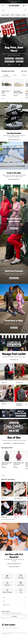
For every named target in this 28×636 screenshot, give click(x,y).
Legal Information (6, 604)
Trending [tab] (6, 75)
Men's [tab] (15, 75)
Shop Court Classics (13, 139)
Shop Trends (24, 71)
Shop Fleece (13, 228)
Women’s (8, 61)
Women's (18, 15)
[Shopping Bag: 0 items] (25, 5)
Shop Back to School (8, 58)
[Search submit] (25, 10)
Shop (4, 601)
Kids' (24, 15)
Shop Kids (13, 327)
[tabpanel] (14, 88)
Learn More (13, 359)
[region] (14, 1)
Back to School (5, 15)
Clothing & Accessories (19, 404)
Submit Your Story (18, 443)
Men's (12, 15)
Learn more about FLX (13, 563)
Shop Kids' (17, 61)
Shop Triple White (13, 179)
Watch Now (7, 443)
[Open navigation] (3, 5)
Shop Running (13, 278)
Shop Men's (20, 58)
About (4, 597)
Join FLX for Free (13, 566)
